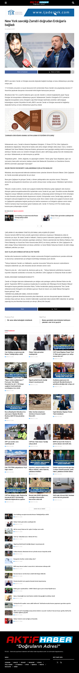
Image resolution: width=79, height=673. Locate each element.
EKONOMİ (31, 662)
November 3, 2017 (10, 29)
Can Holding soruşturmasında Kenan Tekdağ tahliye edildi (31, 514)
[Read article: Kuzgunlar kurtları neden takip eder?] (9, 561)
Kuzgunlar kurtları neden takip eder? (24, 559)
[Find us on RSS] (61, 662)
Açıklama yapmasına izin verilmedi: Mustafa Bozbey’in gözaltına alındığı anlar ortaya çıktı (64, 382)
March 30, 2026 (58, 416)
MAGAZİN (8, 666)
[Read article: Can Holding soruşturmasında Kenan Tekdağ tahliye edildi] (9, 218)
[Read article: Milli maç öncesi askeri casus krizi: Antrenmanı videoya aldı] (9, 568)
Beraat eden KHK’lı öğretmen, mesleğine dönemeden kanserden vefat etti (38, 497)
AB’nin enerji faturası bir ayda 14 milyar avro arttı (28, 529)
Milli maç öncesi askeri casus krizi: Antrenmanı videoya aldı (31, 566)
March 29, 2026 (10, 501)
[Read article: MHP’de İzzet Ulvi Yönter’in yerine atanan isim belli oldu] (64, 432)
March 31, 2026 (19, 219)
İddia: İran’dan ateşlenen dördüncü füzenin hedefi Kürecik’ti (37, 414)
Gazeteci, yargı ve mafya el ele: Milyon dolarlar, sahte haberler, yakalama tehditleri (39, 469)
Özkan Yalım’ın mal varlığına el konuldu (25, 619)
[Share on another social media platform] (72, 72)
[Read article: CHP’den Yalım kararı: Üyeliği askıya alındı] (40, 432)
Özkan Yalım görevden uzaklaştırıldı (62, 215)
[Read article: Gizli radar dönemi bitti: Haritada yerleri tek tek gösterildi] (64, 485)
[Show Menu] (6, 3)
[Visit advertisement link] (39, 14)
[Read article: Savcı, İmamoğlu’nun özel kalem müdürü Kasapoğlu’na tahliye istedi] (9, 598)
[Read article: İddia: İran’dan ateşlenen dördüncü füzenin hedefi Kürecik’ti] (40, 402)
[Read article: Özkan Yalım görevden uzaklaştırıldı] (45, 218)
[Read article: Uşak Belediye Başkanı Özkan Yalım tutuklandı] (64, 402)
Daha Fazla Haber (39, 508)
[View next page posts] (41, 226)
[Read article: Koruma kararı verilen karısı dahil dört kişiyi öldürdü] (9, 575)
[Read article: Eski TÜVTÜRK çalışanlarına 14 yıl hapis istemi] (16, 458)
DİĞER (15, 666)
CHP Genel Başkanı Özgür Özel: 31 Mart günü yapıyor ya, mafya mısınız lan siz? (63, 354)
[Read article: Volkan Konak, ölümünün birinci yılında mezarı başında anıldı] (9, 553)
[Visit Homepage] (39, 3)
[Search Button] (73, 3)
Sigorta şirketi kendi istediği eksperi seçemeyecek (28, 544)
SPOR (27, 664)
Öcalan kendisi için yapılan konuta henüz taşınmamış (29, 581)
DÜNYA (39, 662)
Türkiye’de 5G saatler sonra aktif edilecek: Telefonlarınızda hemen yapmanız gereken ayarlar (42, 603)
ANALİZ (15, 662)
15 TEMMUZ (18, 664)
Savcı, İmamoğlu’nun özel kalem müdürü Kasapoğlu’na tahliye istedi (34, 596)
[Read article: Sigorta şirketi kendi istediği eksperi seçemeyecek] (40, 370)
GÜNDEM (7, 662)
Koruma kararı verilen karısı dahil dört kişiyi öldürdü (29, 573)
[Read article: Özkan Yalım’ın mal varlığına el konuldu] (9, 621)
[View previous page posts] (37, 226)
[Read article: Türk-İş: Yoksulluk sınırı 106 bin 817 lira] (9, 538)
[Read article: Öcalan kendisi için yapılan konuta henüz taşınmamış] (9, 583)
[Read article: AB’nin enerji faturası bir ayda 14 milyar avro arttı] (9, 531)
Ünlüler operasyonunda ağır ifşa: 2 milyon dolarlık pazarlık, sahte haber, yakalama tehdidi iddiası (63, 469)
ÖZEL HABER (8, 664)
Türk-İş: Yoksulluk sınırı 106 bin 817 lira (25, 536)
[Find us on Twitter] (57, 662)
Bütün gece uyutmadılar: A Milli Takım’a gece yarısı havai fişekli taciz (34, 588)
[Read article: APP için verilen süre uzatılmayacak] (16, 432)
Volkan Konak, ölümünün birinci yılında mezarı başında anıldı (32, 551)
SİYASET (23, 662)
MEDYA (42, 664)
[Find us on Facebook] (54, 662)
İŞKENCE (34, 664)
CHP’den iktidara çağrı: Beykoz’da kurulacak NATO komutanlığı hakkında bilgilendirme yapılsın (16, 497)
